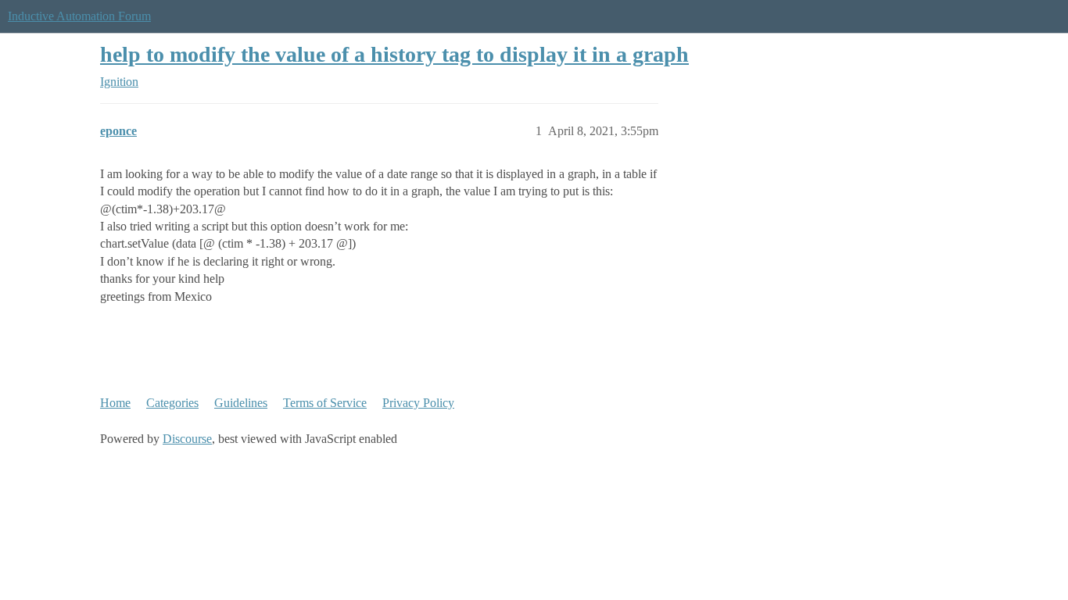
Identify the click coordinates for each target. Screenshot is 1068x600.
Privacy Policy (418, 402)
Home (115, 402)
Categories (172, 402)
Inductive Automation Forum (79, 16)
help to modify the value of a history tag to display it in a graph (394, 54)
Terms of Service (325, 402)
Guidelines (240, 402)
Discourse (187, 438)
